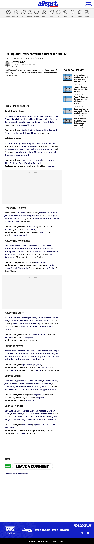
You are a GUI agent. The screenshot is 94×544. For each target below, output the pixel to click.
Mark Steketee (41, 152)
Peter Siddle (48, 122)
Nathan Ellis (44, 212)
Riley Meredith (34, 215)
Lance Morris (48, 356)
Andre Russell (11, 268)
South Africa (44, 367)
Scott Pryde (18, 62)
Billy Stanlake (39, 218)
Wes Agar (9, 116)
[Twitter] (82, 533)
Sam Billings (27, 160)
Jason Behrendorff (43, 350)
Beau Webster (39, 326)
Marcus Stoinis (25, 326)
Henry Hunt (29, 119)
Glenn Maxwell (32, 323)
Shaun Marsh (36, 251)
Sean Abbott (10, 380)
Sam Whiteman (49, 419)
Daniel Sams (29, 416)
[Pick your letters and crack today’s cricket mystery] (67, 111)
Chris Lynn (54, 119)
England (20, 133)
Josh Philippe (41, 389)
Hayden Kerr (25, 386)
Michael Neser (33, 149)
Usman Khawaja (28, 146)
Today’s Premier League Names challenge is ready (81, 100)
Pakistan (33, 226)
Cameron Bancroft (25, 350)
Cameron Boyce (21, 116)
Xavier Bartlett (11, 143)
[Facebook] (76, 533)
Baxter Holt (28, 413)
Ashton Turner (23, 359)
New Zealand (50, 130)
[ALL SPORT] (48, 3)
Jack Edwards (11, 383)
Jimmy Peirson (47, 149)
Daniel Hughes (11, 386)
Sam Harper (22, 248)
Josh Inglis (22, 356)
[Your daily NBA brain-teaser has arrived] (67, 89)
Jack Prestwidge (50, 251)
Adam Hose (10, 133)
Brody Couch (37, 317)
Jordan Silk (53, 389)
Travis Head (17, 119)
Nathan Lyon (38, 386)
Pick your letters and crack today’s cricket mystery (81, 111)
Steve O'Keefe (11, 389)
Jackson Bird (23, 380)
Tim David (20, 212)
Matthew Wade (12, 221)
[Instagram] (88, 533)
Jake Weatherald (26, 125)
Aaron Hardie (35, 353)
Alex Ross (17, 416)
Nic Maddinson (19, 251)
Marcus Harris (35, 248)
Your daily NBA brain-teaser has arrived (81, 89)
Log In (88, 4)
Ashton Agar (10, 350)
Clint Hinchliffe (41, 320)
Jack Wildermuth (21, 155)
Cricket (7, 459)
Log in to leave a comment (16, 473)
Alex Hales (27, 424)
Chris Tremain (52, 218)
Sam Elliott (14, 320)
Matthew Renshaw (24, 152)
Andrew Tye (38, 359)
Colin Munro (49, 160)
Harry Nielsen (24, 122)
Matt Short (36, 122)
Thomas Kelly (42, 119)
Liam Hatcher (26, 320)
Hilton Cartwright (22, 317)
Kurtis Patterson (26, 389)
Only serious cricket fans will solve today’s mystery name (81, 78)
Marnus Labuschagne (15, 149)
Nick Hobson (10, 356)
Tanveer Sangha (19, 419)
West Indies (40, 262)
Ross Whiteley (25, 163)
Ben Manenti (11, 122)
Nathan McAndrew (43, 413)
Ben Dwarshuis (50, 380)
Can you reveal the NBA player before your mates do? (80, 122)
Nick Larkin (18, 323)
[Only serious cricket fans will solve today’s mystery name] (67, 77)
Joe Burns (9, 317)
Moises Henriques (42, 383)
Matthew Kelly (34, 356)
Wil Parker (15, 218)
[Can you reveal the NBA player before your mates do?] (67, 121)
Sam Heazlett (50, 143)
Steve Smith (31, 400)
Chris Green (16, 413)
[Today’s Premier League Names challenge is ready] (67, 99)
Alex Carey (34, 116)
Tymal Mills (27, 364)
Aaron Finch (20, 245)
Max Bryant (37, 143)
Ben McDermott (18, 215)
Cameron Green (21, 353)
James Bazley (25, 143)
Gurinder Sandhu (43, 416)
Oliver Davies (23, 410)
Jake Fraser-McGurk (36, 245)
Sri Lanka (50, 265)
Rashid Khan (31, 133)
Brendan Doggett (38, 410)
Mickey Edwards (25, 383)
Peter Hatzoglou (50, 353)
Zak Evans (9, 245)
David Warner (34, 419)
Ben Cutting (10, 410)
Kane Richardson (12, 254)
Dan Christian (35, 380)
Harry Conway (47, 116)
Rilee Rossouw (48, 424)
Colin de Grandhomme (32, 130)
